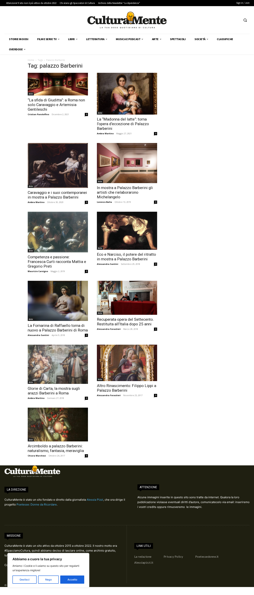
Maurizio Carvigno (38, 271)
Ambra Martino (105, 133)
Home (31, 60)
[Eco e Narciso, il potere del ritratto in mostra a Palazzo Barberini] (127, 231)
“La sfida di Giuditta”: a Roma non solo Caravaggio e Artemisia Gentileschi (56, 105)
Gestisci (24, 579)
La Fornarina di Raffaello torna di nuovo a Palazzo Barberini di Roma (58, 327)
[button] (245, 20)
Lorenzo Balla (104, 202)
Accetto (72, 579)
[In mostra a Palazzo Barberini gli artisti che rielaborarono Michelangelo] (127, 163)
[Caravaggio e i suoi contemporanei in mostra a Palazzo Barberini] (58, 165)
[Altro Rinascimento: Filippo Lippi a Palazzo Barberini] (127, 363)
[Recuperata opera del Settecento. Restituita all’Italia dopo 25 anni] (127, 298)
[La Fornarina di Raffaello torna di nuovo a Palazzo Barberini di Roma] (58, 301)
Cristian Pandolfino (38, 114)
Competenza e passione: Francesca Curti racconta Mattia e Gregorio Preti (57, 262)
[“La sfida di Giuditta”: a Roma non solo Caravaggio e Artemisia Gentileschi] (58, 84)
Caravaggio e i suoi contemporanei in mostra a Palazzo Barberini (57, 194)
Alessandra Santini (107, 264)
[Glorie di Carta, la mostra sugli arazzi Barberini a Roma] (58, 364)
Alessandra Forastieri (109, 329)
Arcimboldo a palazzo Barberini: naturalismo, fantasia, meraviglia (56, 448)
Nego (48, 579)
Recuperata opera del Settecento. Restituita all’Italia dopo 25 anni (125, 321)
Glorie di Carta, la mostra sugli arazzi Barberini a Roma (54, 390)
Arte (31, 93)
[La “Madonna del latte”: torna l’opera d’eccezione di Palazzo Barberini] (127, 93)
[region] (48, 570)
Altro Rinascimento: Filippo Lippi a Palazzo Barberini (126, 388)
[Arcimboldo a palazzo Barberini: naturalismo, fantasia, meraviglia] (58, 424)
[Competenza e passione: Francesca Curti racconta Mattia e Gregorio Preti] (58, 232)
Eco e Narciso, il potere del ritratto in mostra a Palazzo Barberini (126, 256)
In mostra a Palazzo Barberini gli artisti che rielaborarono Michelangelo (125, 192)
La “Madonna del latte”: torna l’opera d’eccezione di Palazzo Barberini (123, 124)
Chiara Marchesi (37, 455)
